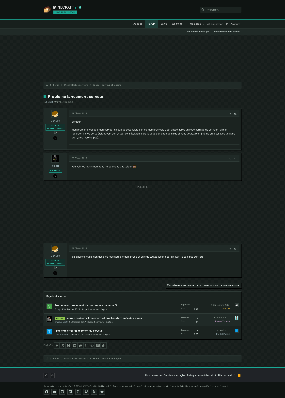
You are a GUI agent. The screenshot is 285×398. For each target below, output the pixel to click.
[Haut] (235, 375)
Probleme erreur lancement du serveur (78, 330)
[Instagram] (62, 392)
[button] (185, 24)
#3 (235, 248)
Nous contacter (153, 375)
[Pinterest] (78, 392)
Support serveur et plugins (94, 309)
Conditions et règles (174, 375)
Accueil (228, 375)
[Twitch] (86, 392)
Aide (220, 375)
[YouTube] (102, 392)
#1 (235, 113)
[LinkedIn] (70, 392)
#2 (235, 158)
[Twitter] (94, 392)
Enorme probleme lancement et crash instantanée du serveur (104, 318)
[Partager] (230, 113)
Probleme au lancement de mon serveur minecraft (86, 305)
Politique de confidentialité (201, 375)
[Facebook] (46, 392)
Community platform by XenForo (71, 386)
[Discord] (54, 392)
